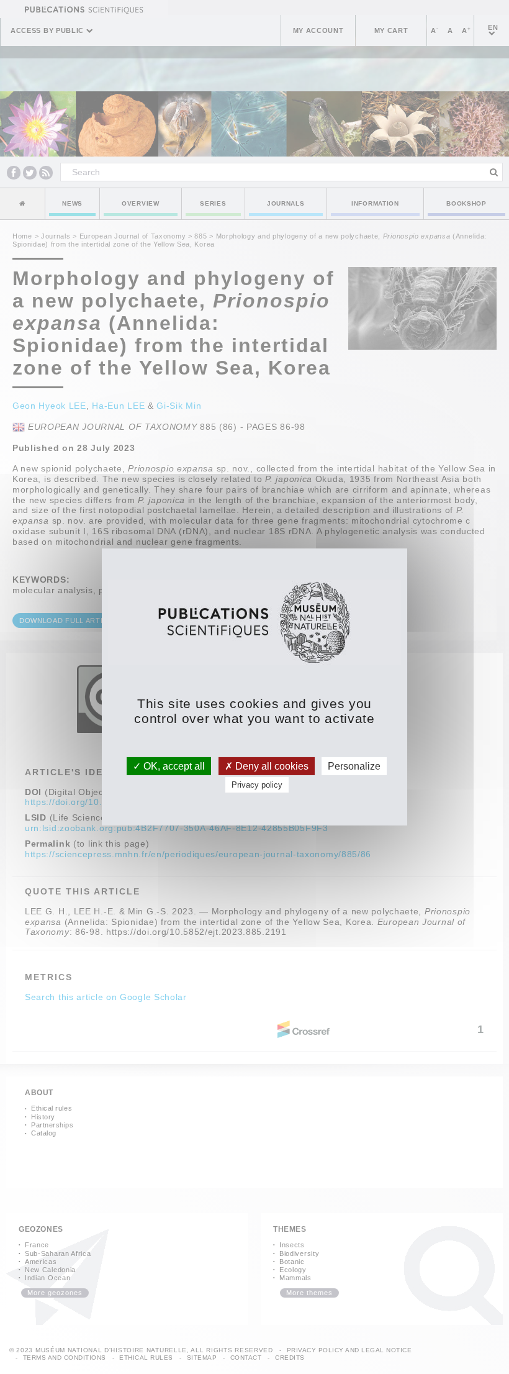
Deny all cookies (271, 766)
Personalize (354, 766)
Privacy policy (257, 784)
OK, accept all (173, 766)
